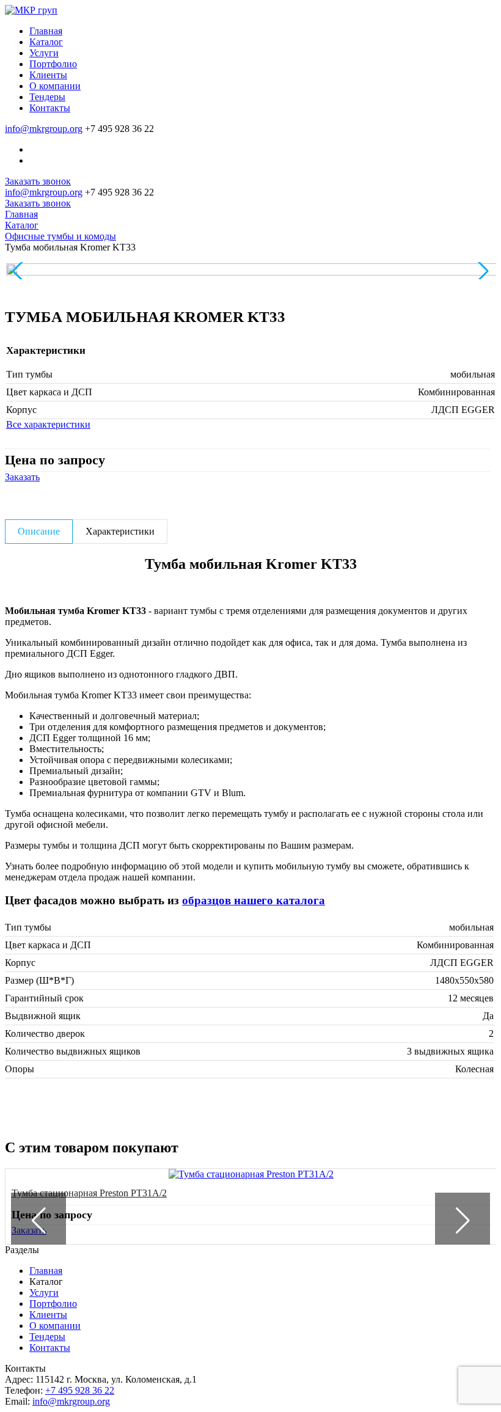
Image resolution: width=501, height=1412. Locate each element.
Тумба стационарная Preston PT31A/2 (89, 1193)
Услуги (44, 1292)
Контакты (49, 1347)
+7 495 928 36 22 (79, 1390)
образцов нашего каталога (253, 900)
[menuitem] (262, 31)
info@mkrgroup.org (43, 128)
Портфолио (53, 1303)
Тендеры (47, 1336)
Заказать (22, 477)
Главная (45, 1270)
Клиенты (48, 1314)
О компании (55, 1325)
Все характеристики (48, 424)
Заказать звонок (38, 181)
